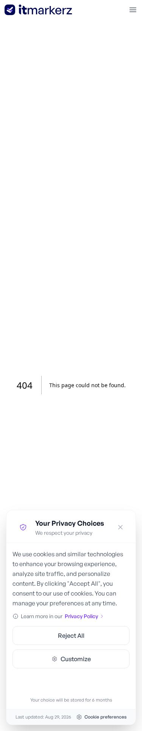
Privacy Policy (81, 616)
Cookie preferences (105, 717)
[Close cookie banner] (120, 527)
